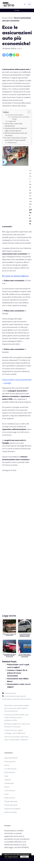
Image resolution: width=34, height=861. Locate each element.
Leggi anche (12, 121)
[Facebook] (3, 54)
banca (6, 765)
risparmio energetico (12, 809)
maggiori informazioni (13, 856)
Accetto (24, 856)
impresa (7, 780)
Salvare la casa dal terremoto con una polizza (16, 134)
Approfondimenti (11, 758)
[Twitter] (7, 54)
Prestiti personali (10, 805)
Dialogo (5, 313)
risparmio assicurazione (21, 699)
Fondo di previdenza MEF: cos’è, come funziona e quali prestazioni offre (16, 717)
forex (6, 776)
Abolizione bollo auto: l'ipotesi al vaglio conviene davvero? (16, 129)
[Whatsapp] (14, 54)
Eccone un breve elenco (15, 115)
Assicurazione (10, 693)
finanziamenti (9, 772)
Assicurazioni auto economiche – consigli (20, 118)
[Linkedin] (10, 54)
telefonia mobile (10, 812)
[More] (17, 54)
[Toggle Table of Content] (28, 112)
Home (10, 18)
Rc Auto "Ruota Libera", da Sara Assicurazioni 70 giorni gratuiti (16, 139)
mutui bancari (9, 790)
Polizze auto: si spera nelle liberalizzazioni (13, 125)
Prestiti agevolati (10, 801)
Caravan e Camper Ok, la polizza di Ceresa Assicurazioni (17, 673)
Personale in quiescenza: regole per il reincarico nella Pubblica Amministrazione (16, 708)
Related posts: (12, 142)
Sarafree (5, 352)
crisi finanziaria (10, 769)
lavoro (6, 787)
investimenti (9, 783)
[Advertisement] (17, 62)
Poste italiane (9, 798)
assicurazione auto (12, 696)
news (6, 794)
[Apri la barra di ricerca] (24, 4)
